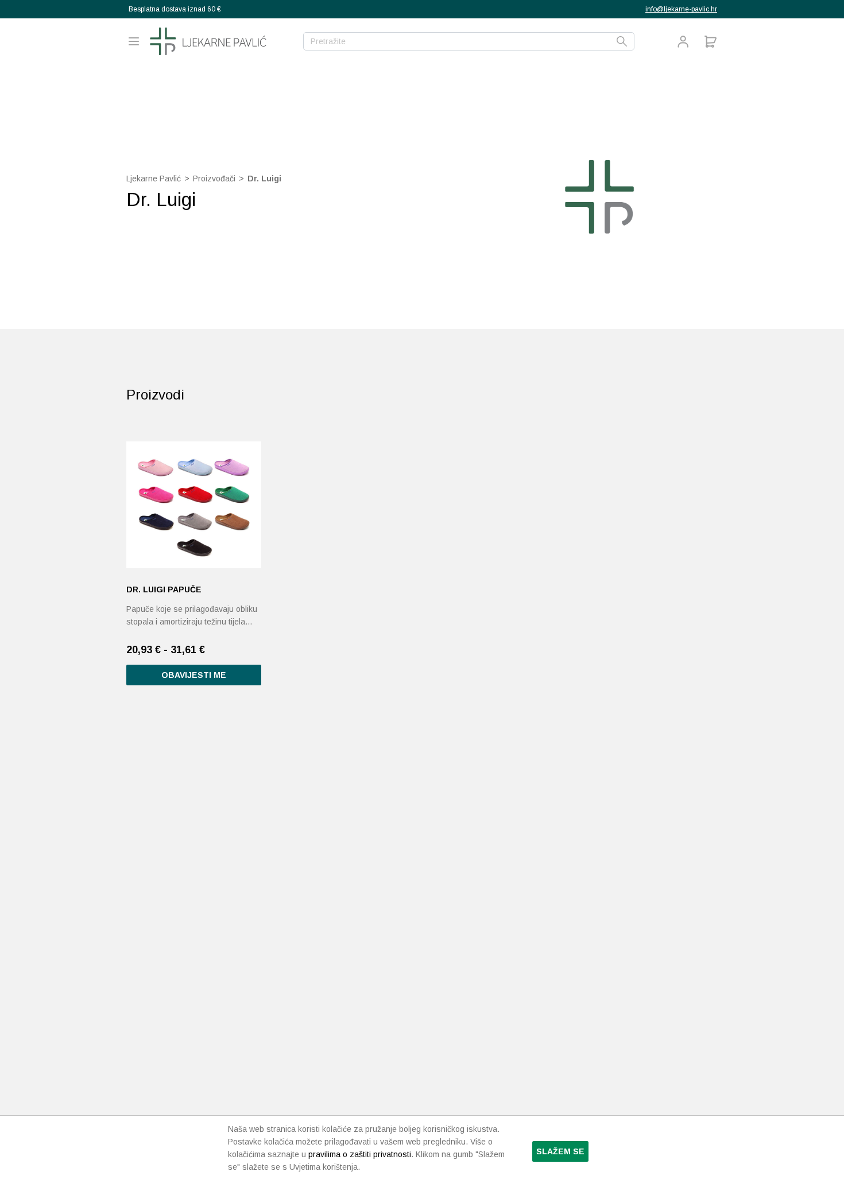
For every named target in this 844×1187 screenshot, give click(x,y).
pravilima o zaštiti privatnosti (359, 1154)
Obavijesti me (193, 675)
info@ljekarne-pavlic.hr (681, 9)
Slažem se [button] (560, 1151)
